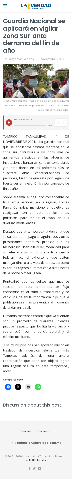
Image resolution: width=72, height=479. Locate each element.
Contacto (44, 431)
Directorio (27, 431)
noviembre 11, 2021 (52, 59)
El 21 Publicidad (38, 460)
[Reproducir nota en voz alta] (9, 122)
